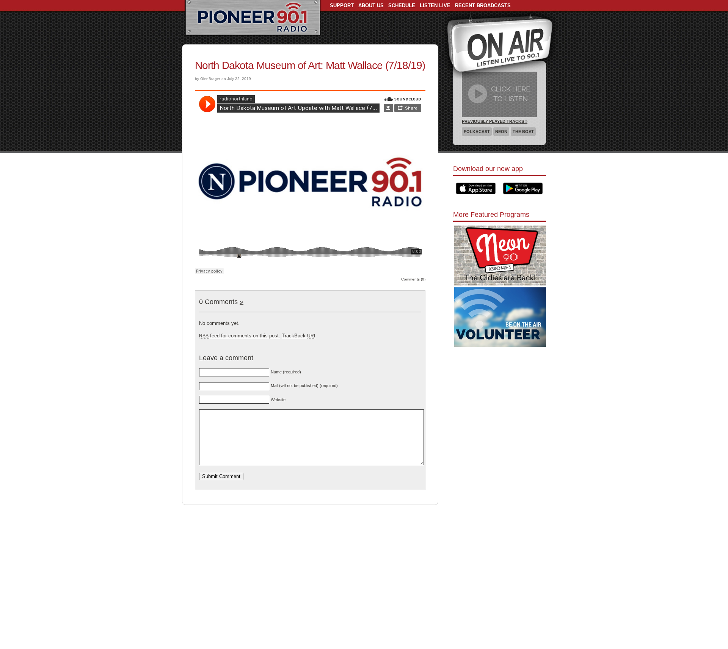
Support (342, 5)
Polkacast (477, 131)
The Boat (523, 131)
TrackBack (298, 336)
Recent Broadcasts (483, 5)
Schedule (401, 5)
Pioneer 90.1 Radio (253, 18)
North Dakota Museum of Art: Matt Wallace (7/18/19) (310, 65)
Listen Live (435, 5)
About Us (371, 5)
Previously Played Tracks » (494, 121)
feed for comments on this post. (239, 336)
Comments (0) (413, 279)
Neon (501, 131)
